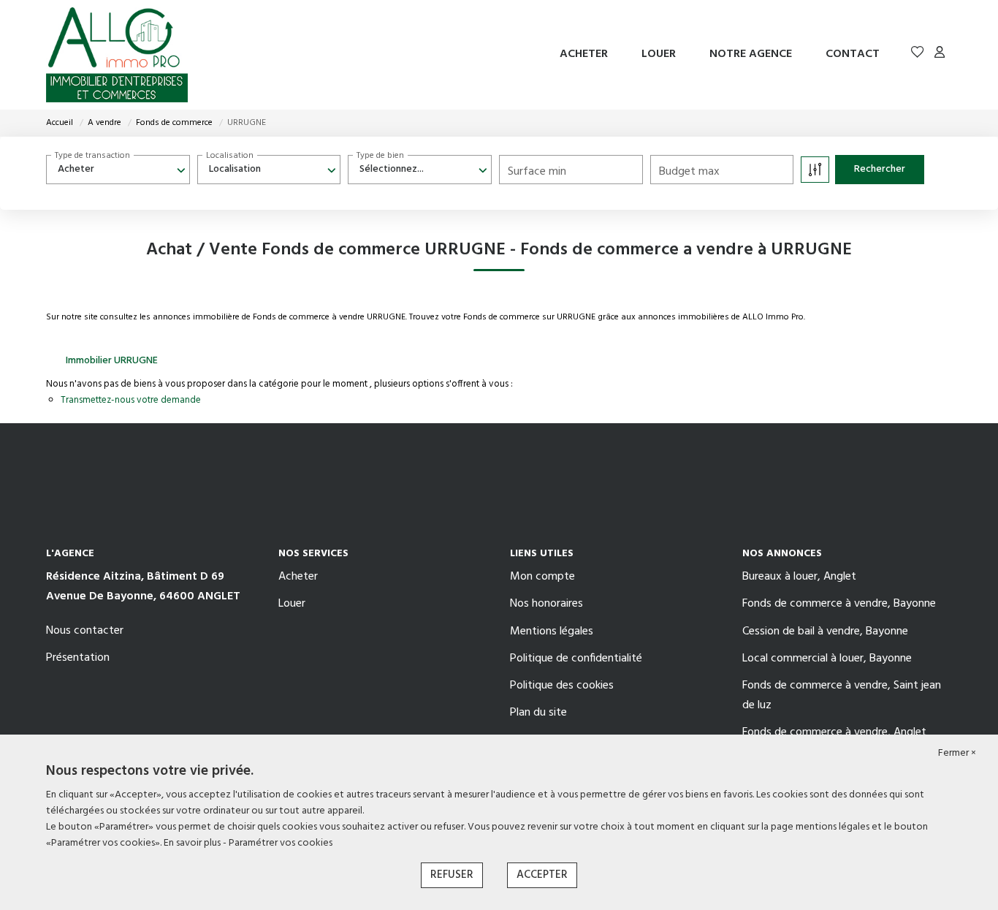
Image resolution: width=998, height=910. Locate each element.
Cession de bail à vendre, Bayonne (825, 631)
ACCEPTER (542, 875)
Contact (853, 54)
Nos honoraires (546, 603)
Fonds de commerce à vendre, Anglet (834, 732)
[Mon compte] (939, 54)
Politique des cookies (562, 685)
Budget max (689, 171)
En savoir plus (193, 843)
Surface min (537, 171)
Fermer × (957, 754)
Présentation (78, 657)
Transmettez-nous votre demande (131, 400)
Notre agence (750, 54)
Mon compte (542, 576)
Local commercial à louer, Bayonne (827, 658)
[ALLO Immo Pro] (117, 54)
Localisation (230, 155)
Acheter (584, 54)
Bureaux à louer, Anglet (799, 576)
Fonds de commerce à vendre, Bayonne (839, 603)
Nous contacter (84, 630)
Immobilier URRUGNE (112, 360)
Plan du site (538, 712)
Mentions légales (551, 631)
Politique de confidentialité (576, 658)
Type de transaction (92, 155)
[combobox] (118, 169)
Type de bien (380, 155)
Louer (658, 54)
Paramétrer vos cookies (280, 843)
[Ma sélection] (917, 54)
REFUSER (451, 875)
